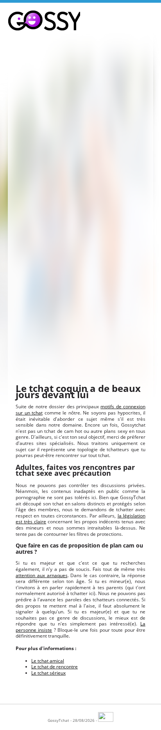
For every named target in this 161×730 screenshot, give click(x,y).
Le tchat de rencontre (54, 666)
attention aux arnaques (42, 575)
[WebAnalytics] (105, 720)
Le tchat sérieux (48, 673)
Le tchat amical (47, 660)
